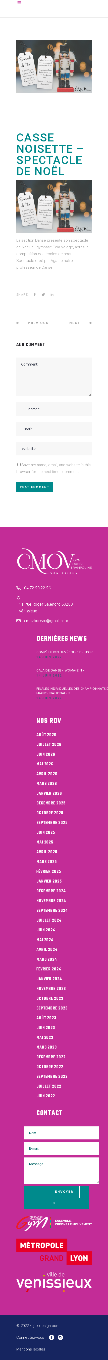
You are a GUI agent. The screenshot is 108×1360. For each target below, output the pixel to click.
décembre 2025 (51, 803)
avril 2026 (47, 774)
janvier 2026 (49, 793)
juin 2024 (45, 930)
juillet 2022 (48, 1086)
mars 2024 (46, 959)
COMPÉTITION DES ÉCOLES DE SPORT (65, 652)
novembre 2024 (51, 901)
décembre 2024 (51, 891)
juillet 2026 (49, 745)
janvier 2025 (49, 881)
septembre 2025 (52, 823)
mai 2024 (44, 940)
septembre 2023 (52, 1008)
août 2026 (46, 735)
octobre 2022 (49, 1067)
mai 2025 (44, 842)
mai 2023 (44, 1038)
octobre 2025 (49, 813)
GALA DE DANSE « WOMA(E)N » (60, 670)
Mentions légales (30, 1349)
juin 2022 (45, 1096)
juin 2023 (45, 1028)
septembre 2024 (52, 911)
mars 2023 (46, 1047)
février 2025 (48, 872)
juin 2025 (45, 832)
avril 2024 (47, 950)
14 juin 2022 (49, 657)
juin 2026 (45, 754)
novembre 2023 (51, 989)
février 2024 (48, 969)
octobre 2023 (49, 998)
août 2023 (46, 1018)
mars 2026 (46, 784)
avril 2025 (46, 852)
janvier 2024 (49, 979)
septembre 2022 (52, 1077)
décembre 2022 (51, 1057)
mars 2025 (46, 862)
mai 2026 (44, 764)
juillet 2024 (49, 920)
